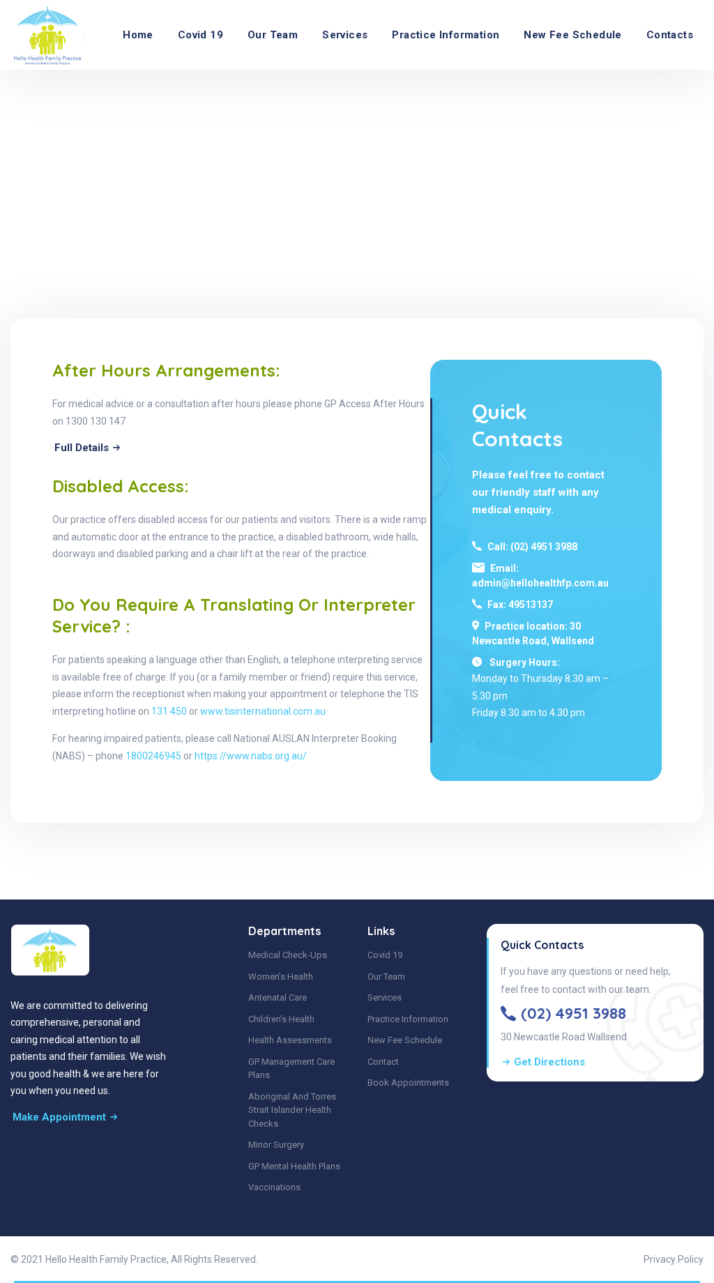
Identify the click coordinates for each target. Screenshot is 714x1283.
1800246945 (154, 755)
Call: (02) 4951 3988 (532, 546)
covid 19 (200, 35)
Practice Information (445, 35)
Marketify (281, 1259)
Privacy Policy (674, 1259)
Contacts (669, 35)
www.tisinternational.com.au (263, 711)
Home (138, 35)
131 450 (169, 711)
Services (344, 35)
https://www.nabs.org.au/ (251, 755)
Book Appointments (408, 1082)
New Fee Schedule (572, 35)
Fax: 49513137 (520, 604)
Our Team (273, 35)
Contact (383, 1061)
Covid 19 (384, 955)
